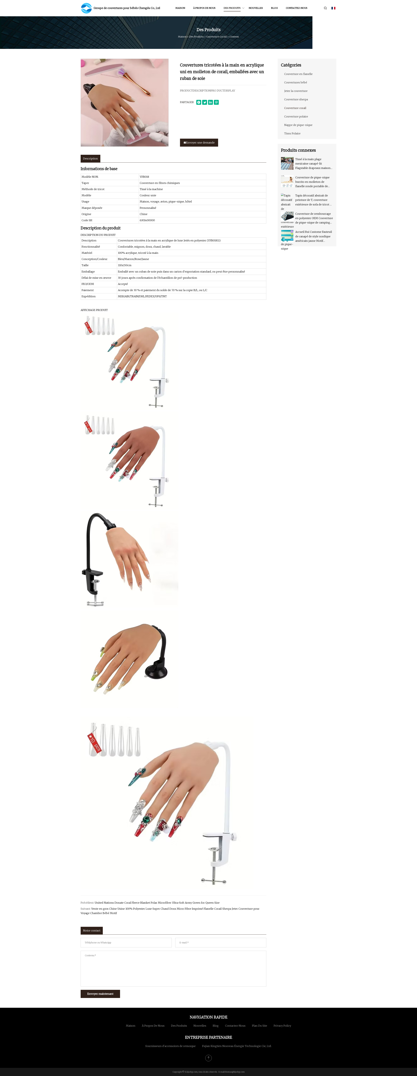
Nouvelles (256, 8)
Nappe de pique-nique (298, 125)
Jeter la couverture (296, 91)
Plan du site (259, 1025)
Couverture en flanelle (298, 74)
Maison (180, 8)
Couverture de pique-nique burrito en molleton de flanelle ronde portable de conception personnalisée (312, 182)
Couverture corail (216, 36)
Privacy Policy (282, 1025)
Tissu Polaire (292, 133)
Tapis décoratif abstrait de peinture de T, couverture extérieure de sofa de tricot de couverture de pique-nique (314, 200)
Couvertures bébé (295, 82)
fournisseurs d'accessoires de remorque (170, 1046)
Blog (274, 8)
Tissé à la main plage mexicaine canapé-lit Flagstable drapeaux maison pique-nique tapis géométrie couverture (313, 164)
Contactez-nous (296, 8)
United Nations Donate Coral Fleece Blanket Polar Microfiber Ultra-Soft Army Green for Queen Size (157, 902)
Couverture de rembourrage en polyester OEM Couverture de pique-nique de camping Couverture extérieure (314, 218)
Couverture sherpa (296, 99)
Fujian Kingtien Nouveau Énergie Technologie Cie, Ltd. (237, 1046)
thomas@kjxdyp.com (235, 1072)
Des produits (232, 8)
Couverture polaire (296, 116)
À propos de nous (204, 8)
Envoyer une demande (200, 142)
